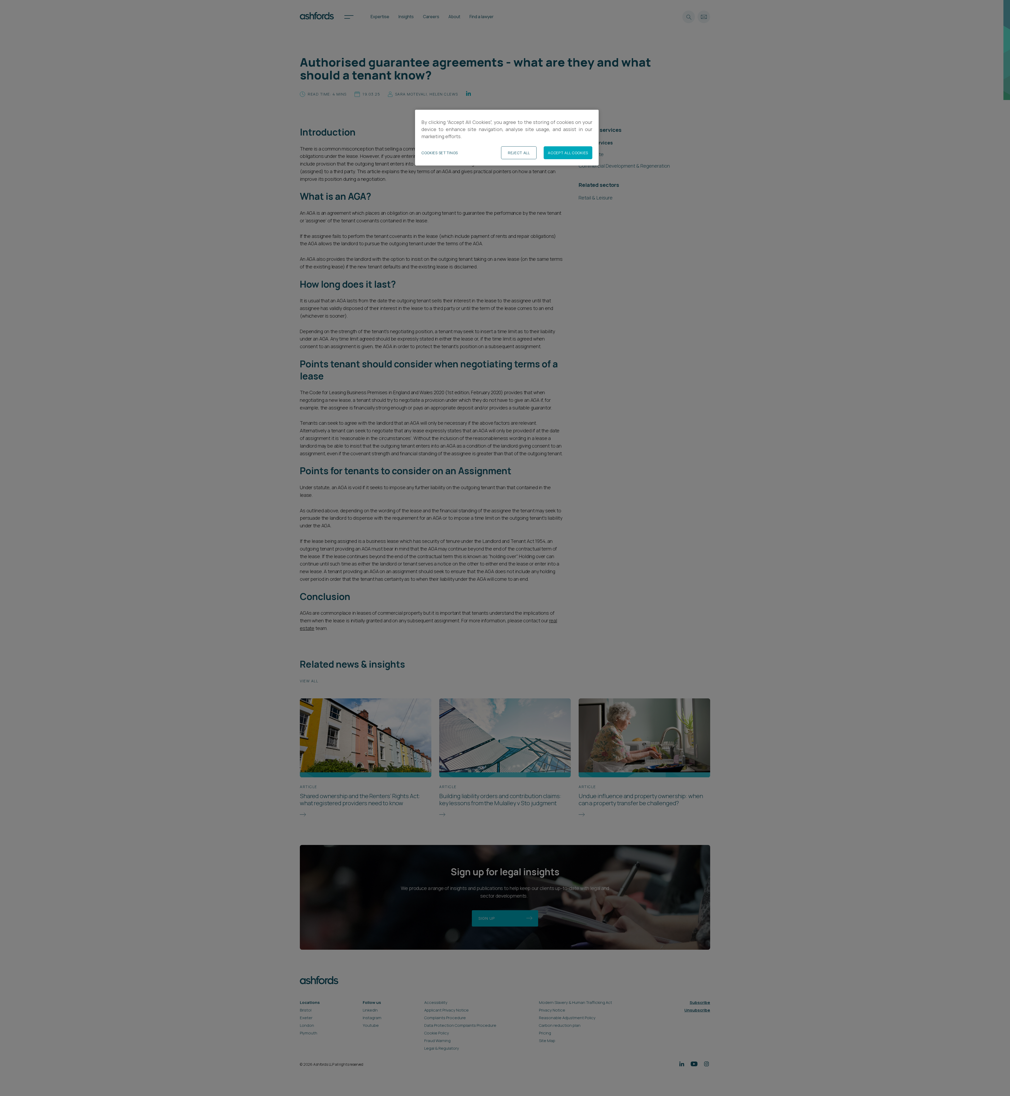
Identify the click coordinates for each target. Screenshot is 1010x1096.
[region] (507, 138)
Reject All (519, 152)
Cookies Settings (439, 152)
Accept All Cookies (568, 152)
